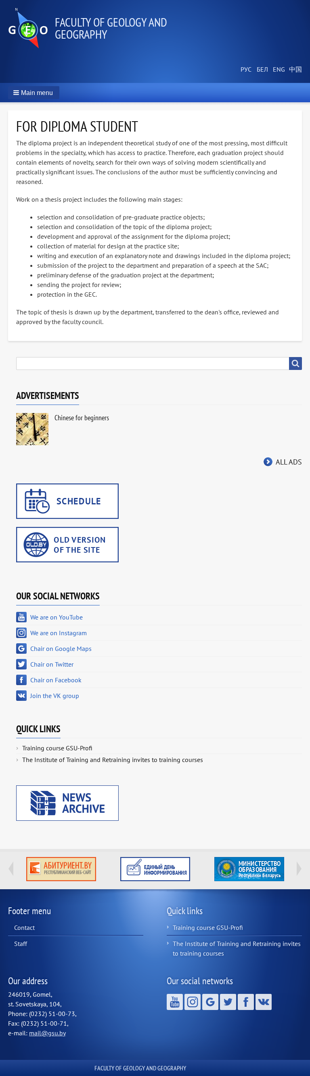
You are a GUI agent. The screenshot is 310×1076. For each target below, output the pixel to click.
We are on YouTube (56, 617)
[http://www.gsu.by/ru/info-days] (155, 869)
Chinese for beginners (81, 417)
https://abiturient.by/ (61, 869)
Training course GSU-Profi (57, 748)
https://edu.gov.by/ (249, 869)
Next (299, 868)
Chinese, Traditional (294, 69)
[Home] (31, 28)
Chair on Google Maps (61, 648)
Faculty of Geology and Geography (111, 28)
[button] (33, 92)
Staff (20, 944)
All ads (289, 462)
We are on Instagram (58, 633)
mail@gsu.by (47, 1033)
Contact (24, 927)
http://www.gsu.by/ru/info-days (155, 869)
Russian (245, 69)
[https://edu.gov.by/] (249, 869)
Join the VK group (54, 696)
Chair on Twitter (51, 664)
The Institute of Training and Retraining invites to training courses (112, 760)
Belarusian (261, 69)
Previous (11, 868)
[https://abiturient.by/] (61, 869)
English (278, 69)
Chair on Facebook (56, 680)
